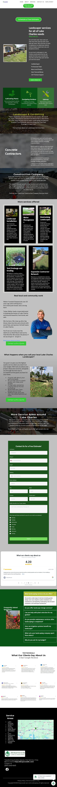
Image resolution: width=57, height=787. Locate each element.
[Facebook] (7, 769)
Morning (13, 529)
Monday (13, 517)
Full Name (12, 449)
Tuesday (13, 520)
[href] (36, 729)
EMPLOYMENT (49, 2)
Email (11, 464)
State (30, 487)
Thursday (14, 524)
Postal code (32, 495)
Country (11, 495)
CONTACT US (40, 2)
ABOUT (27, 2)
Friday (13, 526)
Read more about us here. (11, 340)
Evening (13, 533)
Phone (11, 457)
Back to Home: (19, 762)
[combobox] (11, 461)
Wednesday (14, 522)
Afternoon (14, 531)
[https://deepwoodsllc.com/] (5, 1)
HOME (21, 2)
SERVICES (32, 2)
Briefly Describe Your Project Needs (18, 503)
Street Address (13, 480)
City (10, 487)
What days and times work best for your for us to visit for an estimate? (26, 515)
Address (11, 472)
